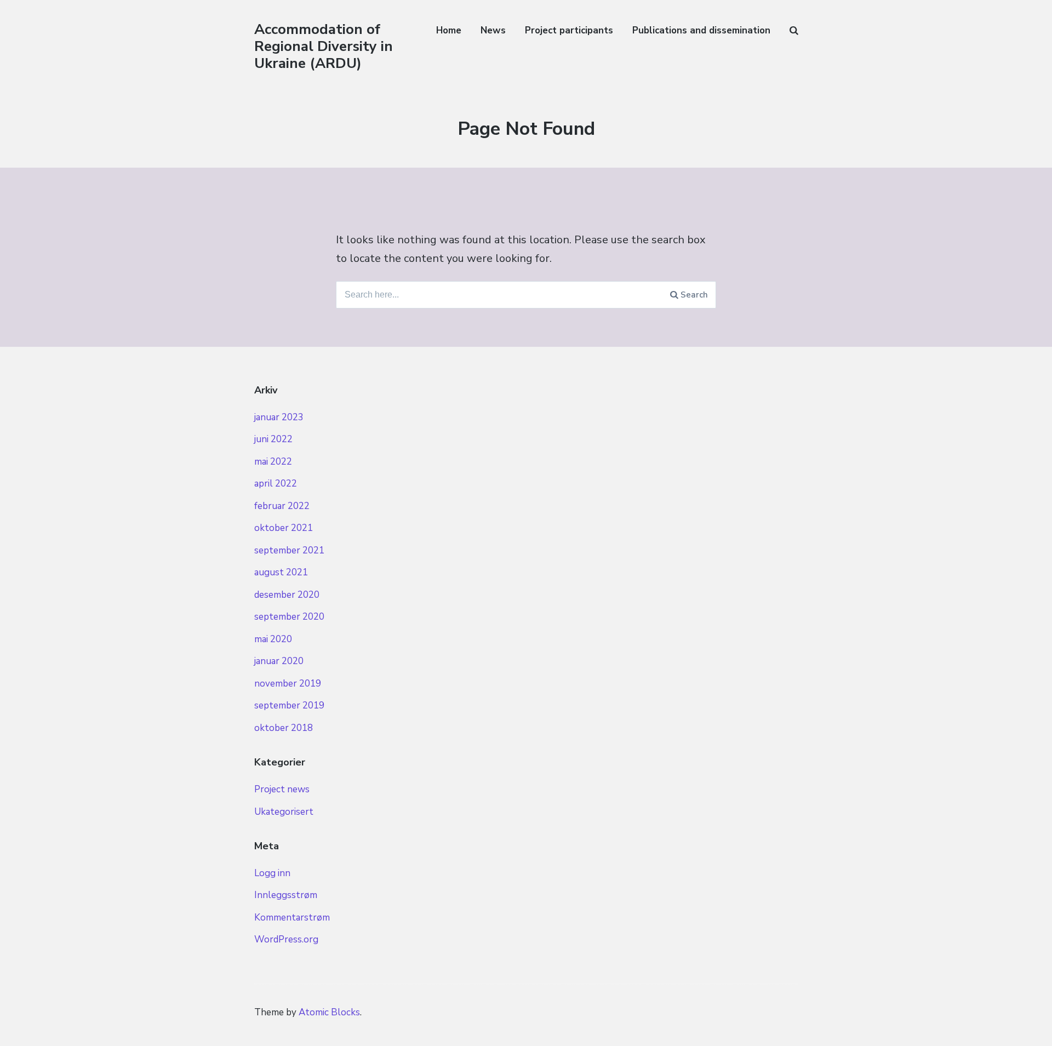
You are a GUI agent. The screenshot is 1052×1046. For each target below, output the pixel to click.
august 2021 (281, 572)
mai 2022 (273, 461)
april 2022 (275, 483)
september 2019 (289, 705)
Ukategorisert (283, 811)
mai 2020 (273, 639)
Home (448, 30)
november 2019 (287, 683)
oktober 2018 (283, 728)
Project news (282, 789)
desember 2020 (286, 594)
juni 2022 (273, 439)
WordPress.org (286, 939)
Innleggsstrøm (285, 895)
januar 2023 (279, 417)
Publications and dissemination (701, 30)
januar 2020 (279, 661)
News (493, 30)
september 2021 (289, 550)
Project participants (569, 30)
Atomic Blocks (329, 1012)
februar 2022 (282, 506)
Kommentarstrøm (292, 917)
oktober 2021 (283, 528)
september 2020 (289, 616)
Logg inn (272, 873)
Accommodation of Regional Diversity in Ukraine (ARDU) (323, 46)
